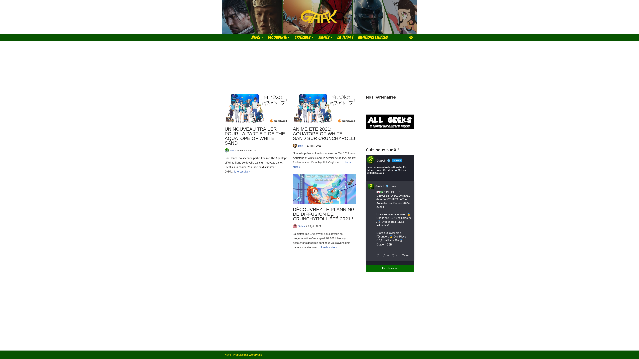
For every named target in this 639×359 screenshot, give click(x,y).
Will (232, 150)
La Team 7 (345, 37)
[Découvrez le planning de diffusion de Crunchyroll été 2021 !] (324, 189)
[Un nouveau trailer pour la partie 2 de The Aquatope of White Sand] (256, 108)
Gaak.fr (379, 186)
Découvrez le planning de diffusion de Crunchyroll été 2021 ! (324, 214)
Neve (228, 354)
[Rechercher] (411, 37)
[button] (262, 37)
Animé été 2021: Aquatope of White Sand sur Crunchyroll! (324, 133)
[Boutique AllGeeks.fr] (390, 137)
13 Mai (393, 186)
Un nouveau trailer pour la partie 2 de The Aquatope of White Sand (255, 136)
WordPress (255, 354)
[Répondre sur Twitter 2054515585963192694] (379, 255)
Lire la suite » (242, 171)
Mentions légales (373, 37)
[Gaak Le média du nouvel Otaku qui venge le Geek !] (319, 16)
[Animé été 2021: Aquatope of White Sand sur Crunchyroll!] (324, 108)
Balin (300, 145)
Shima (301, 226)
